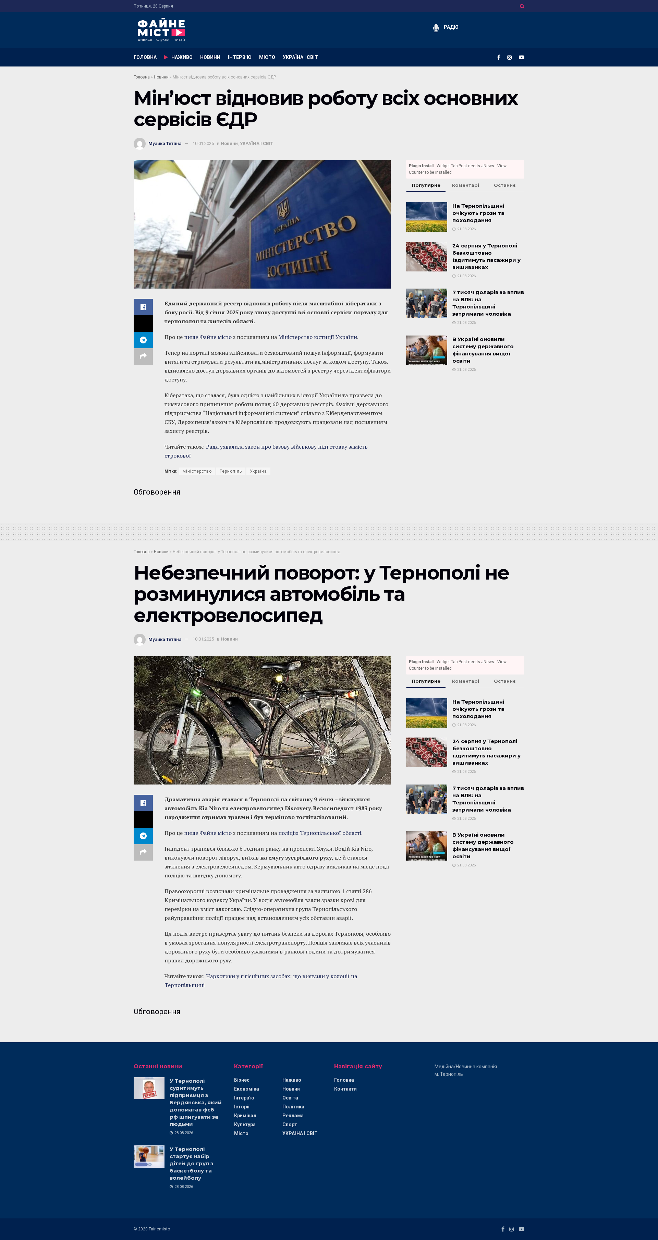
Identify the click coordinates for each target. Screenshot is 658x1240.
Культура (245, 1124)
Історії (241, 1106)
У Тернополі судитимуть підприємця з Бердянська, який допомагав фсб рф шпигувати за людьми (196, 1102)
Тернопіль (231, 471)
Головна (142, 77)
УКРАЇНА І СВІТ (300, 57)
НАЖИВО (182, 57)
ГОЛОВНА (145, 57)
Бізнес (241, 1080)
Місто (241, 1133)
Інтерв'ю (244, 1098)
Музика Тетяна (165, 143)
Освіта (290, 1098)
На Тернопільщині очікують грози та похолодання (478, 213)
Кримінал (245, 1115)
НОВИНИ (210, 57)
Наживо (291, 1080)
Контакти (345, 1089)
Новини (161, 77)
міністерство (197, 471)
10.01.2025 (203, 143)
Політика (293, 1106)
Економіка (246, 1089)
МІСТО (267, 57)
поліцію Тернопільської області (319, 833)
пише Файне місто (208, 337)
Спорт (289, 1124)
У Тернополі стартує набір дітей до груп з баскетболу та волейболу (191, 1163)
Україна (258, 471)
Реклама (293, 1115)
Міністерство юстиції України (317, 337)
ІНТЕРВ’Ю (240, 57)
